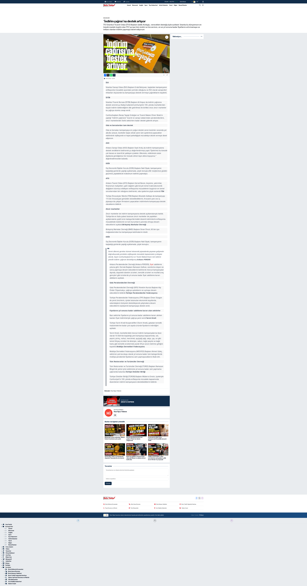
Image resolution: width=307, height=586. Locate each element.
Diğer (175, 5)
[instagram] (231, 520)
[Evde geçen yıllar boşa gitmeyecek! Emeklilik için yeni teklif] (158, 430)
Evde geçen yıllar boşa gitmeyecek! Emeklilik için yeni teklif (157, 439)
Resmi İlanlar (183, 5)
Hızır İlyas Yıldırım (120, 411)
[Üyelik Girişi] (202, 1)
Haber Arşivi (185, 508)
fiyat (152, 264)
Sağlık (141, 5)
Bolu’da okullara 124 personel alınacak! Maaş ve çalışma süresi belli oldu (136, 458)
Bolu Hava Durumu (135, 504)
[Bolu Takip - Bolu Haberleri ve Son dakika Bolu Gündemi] (109, 5)
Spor (146, 5)
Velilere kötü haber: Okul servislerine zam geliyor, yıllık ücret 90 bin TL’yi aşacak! (157, 458)
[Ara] (199, 5)
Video (7, 549)
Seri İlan (8, 555)
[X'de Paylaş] (108, 75)
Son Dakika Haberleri (161, 508)
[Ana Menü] (203, 5)
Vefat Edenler (163, 5)
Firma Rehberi (9, 553)
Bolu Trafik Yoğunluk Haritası (188, 504)
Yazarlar (127, 1)
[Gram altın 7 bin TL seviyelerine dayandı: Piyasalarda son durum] (115, 449)
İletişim (7, 565)
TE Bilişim (201, 515)
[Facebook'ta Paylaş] (105, 75)
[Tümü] (201, 36)
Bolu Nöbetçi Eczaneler (111, 504)
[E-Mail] (115, 415)
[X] (199, 498)
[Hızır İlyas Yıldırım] (108, 412)
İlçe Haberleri (153, 5)
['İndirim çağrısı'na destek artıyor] (136, 53)
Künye (7, 563)
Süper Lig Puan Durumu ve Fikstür (18, 577)
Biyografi (8, 559)
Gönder (108, 483)
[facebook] (78, 520)
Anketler (8, 561)
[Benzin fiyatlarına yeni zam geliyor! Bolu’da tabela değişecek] (136, 430)
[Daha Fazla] (114, 75)
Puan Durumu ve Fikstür (111, 508)
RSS (107, 515)
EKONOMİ (106, 18)
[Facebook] (196, 498)
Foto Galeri (109, 1)
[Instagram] (202, 498)
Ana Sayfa (8, 524)
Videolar (118, 1)
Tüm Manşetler (134, 508)
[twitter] (155, 520)
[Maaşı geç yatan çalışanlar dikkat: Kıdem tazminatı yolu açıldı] (115, 430)
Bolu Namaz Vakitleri (161, 504)
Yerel (170, 5)
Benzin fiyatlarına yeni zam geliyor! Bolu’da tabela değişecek (134, 439)
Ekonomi (135, 5)
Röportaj (8, 557)
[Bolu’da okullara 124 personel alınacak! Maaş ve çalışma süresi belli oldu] (136, 449)
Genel (129, 5)
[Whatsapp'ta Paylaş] (111, 75)
